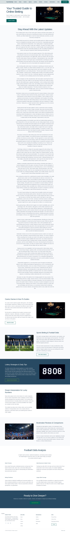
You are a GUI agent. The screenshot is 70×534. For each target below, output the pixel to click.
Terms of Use (53, 519)
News (20, 1)
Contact (54, 524)
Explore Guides (11, 20)
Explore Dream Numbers (12, 380)
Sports (30, 1)
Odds (58, 1)
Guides (40, 1)
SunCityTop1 (9, 2)
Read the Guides (10, 322)
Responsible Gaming (55, 521)
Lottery (35, 1)
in (10, 523)
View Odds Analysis (42, 354)
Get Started (65, 1)
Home (15, 1)
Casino (25, 1)
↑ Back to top (63, 530)
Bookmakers (52, 1)
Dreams (46, 1)
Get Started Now (35, 502)
